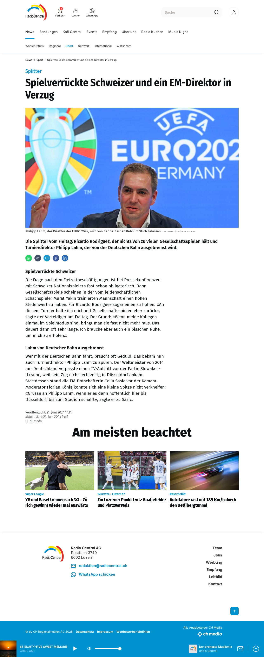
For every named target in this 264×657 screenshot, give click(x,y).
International (103, 46)
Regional (55, 46)
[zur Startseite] (36, 12)
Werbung (214, 562)
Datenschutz (85, 631)
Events (91, 32)
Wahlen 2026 (34, 46)
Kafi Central (72, 32)
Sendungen (48, 32)
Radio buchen (152, 32)
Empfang (109, 32)
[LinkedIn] (65, 258)
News (29, 32)
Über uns (129, 32)
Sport (69, 46)
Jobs (217, 555)
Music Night (178, 32)
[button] (92, 12)
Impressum (105, 631)
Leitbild (215, 577)
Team (217, 548)
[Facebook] (56, 258)
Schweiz (84, 46)
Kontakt (215, 584)
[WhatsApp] (28, 258)
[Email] (47, 258)
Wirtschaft (124, 46)
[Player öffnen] (256, 649)
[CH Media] (202, 633)
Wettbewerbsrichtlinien (133, 631)
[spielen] (75, 649)
